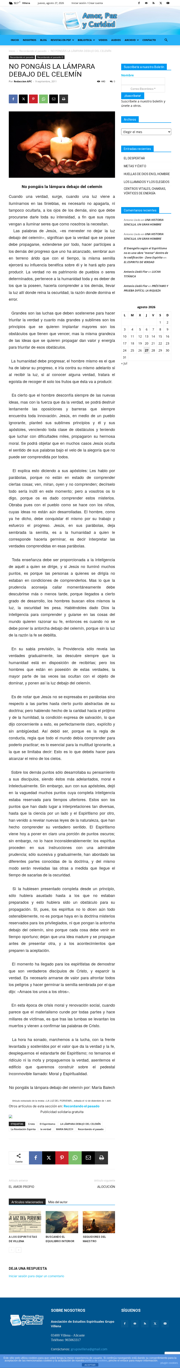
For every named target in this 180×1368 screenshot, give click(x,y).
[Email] (53, 99)
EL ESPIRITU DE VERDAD (139, 262)
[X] (160, 3)
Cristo (31, 1123)
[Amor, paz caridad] (90, 21)
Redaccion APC (23, 81)
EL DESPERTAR (134, 158)
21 (153, 343)
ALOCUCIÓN (106, 1187)
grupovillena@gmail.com (89, 1349)
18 (132, 343)
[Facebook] (139, 3)
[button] (166, 40)
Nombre (127, 75)
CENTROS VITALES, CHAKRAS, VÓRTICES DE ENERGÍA (145, 191)
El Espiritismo (47, 1123)
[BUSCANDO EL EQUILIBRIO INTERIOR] (62, 1222)
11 (132, 336)
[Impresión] (63, 99)
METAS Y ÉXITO (135, 166)
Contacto (149, 40)
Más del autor (58, 1202)
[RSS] (153, 3)
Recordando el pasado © (50, 57)
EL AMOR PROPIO (22, 1187)
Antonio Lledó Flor (136, 272)
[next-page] (18, 1250)
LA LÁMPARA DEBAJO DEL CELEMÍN (80, 1123)
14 (153, 336)
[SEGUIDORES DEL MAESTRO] (99, 1222)
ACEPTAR (90, 1365)
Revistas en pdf (61, 40)
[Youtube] (168, 3)
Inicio (15, 40)
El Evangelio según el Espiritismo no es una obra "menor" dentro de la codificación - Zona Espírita (146, 252)
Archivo (130, 40)
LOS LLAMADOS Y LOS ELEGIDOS (146, 182)
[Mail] (146, 3)
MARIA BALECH (64, 1129)
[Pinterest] (33, 99)
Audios (116, 40)
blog (43, 40)
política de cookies (96, 1360)
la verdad (45, 1129)
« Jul (124, 363)
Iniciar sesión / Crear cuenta (87, 3)
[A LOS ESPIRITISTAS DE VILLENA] (25, 1222)
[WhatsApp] (43, 99)
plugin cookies (169, 1362)
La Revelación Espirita (23, 1129)
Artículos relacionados (27, 1202)
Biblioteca (85, 40)
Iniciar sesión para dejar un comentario (36, 1276)
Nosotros (29, 40)
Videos (103, 40)
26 (140, 350)
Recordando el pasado (33, 51)
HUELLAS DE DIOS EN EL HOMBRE (147, 174)
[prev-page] (11, 1250)
